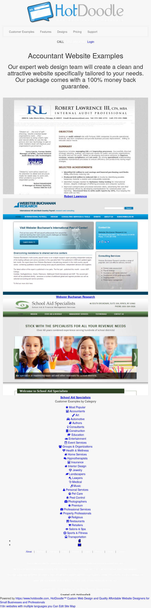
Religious (77, 517)
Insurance (77, 462)
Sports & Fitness (76, 533)
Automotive (77, 419)
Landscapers (76, 474)
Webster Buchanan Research (75, 297)
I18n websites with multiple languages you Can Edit (32, 606)
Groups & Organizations (77, 446)
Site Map (70, 606)
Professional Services (77, 509)
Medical (76, 482)
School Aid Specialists (75, 397)
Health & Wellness (77, 450)
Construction (76, 431)
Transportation (76, 537)
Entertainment (77, 438)
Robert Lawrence (75, 196)
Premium (77, 505)
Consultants (76, 427)
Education (77, 435)
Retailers (77, 525)
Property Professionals (76, 513)
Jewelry (77, 470)
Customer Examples (21, 32)
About (29, 551)
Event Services (77, 442)
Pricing (77, 32)
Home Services (77, 454)
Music (77, 486)
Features (45, 32)
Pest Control (77, 497)
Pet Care (77, 493)
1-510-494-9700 (75, 42)
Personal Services (76, 490)
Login (90, 42)
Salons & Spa (77, 529)
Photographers (77, 501)
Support (92, 32)
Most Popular (77, 407)
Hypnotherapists (76, 458)
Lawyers (77, 478)
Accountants (77, 411)
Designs (62, 32)
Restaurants (77, 521)
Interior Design (76, 466)
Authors (77, 423)
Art (77, 415)
